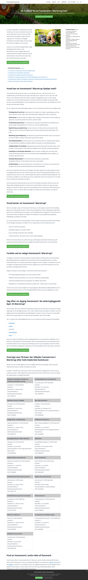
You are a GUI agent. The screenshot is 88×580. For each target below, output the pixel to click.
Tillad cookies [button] (39, 577)
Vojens (11, 326)
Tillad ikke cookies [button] (48, 577)
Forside (48, 2)
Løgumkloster (13, 332)
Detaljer (56, 575)
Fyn (59, 2)
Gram (10, 335)
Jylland (54, 2)
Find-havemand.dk (13, 2)
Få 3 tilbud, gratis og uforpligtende (44, 16)
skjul (22, 68)
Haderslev (12, 323)
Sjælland (64, 2)
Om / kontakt (71, 2)
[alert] (44, 575)
